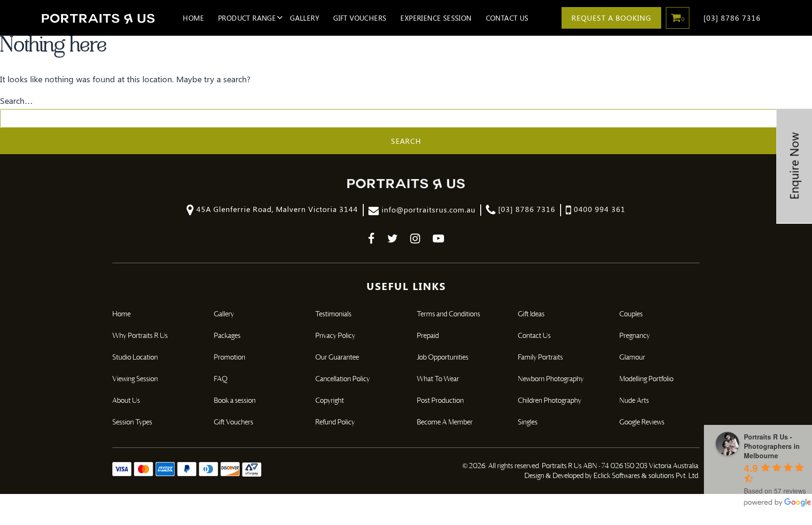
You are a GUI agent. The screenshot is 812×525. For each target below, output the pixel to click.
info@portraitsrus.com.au (427, 209)
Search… (16, 100)
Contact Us (507, 18)
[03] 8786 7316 (732, 18)
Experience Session (435, 18)
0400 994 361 (598, 209)
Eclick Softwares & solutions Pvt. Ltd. (646, 475)
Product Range (247, 18)
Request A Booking (611, 18)
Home (193, 18)
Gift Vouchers (359, 18)
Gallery (304, 18)
